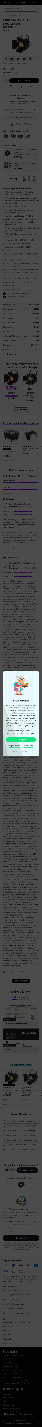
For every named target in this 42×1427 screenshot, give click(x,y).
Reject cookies (14, 746)
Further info (28, 746)
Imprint (15, 751)
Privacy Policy (25, 751)
